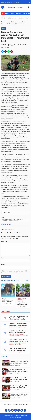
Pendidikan (5, 301)
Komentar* (4, 241)
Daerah (7, 13)
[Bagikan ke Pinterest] (11, 51)
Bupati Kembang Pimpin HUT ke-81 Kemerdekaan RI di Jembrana (18, 387)
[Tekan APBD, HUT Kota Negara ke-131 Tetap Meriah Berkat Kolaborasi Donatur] (6, 396)
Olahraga (4, 299)
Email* (3, 264)
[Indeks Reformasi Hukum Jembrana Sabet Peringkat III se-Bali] (6, 371)
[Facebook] (6, 410)
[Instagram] (9, 410)
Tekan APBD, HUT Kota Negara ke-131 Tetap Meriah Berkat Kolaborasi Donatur (18, 350)
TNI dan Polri (24, 335)
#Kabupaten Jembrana (18, 18)
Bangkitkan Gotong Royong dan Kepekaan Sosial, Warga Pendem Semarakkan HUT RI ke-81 (18, 325)
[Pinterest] (25, 410)
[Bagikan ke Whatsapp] (8, 51)
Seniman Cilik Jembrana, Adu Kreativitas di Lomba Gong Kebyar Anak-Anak (19, 363)
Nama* (3, 258)
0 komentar (6, 47)
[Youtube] (12, 410)
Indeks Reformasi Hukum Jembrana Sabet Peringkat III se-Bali (18, 371)
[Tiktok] (18, 410)
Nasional (8, 298)
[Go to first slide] (29, 280)
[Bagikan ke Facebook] (2, 51)
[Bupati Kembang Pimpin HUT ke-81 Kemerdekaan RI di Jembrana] (6, 388)
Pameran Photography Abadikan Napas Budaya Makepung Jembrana (18, 318)
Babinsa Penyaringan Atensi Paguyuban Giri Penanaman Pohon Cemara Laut (12, 220)
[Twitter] (15, 410)
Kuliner (25, 13)
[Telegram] (21, 410)
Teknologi (22, 319)
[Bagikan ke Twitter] (5, 51)
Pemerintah (10, 299)
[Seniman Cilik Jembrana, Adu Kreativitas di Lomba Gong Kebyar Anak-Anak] (6, 363)
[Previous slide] (27, 280)
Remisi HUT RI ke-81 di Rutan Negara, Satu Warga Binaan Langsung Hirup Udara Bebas (17, 332)
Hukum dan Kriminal (16, 13)
